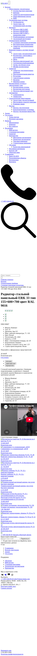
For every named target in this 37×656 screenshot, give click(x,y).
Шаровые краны (19, 82)
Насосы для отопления (21, 108)
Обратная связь (14, 152)
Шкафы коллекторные (21, 67)
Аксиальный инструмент (22, 39)
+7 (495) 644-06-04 (7, 201)
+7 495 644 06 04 (6, 535)
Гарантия (12, 134)
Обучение (8, 561)
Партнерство (9, 568)
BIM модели (13, 130)
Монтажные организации (22, 137)
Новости (8, 121)
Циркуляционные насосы (22, 16)
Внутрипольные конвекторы (23, 44)
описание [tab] (9, 361)
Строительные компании (22, 143)
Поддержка (9, 128)
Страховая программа (16, 132)
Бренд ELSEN (14, 156)
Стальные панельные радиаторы (24, 42)
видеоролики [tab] (10, 365)
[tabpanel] (18, 372)
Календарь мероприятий (21, 147)
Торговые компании (20, 141)
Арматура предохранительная (23, 14)
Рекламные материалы (17, 149)
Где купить (9, 115)
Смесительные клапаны (21, 78)
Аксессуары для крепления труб (24, 54)
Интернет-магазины (16, 119)
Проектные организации (22, 139)
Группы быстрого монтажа (22, 11)
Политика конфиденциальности (12, 654)
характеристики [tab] (10, 363)
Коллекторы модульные (21, 89)
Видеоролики (14, 160)
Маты (15, 59)
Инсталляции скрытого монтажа (24, 102)
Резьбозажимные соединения (23, 37)
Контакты (12, 162)
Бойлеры (16, 13)
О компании (9, 154)
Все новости (13, 126)
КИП (15, 18)
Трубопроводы (18, 22)
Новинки (12, 124)
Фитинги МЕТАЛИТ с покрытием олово (21, 34)
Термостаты (17, 96)
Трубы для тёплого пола (21, 65)
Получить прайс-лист (8, 586)
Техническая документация (14, 566)
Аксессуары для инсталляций (23, 100)
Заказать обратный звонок (22, 535)
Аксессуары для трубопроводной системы (22, 25)
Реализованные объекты (17, 158)
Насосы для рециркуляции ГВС (24, 111)
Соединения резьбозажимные (23, 63)
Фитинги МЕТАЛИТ (20, 29)
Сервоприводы (18, 95)
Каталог (8, 7)
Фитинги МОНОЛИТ (20, 31)
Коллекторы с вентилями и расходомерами (22, 56)
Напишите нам (6, 650)
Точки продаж (14, 117)
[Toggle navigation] (9, 3)
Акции (7, 113)
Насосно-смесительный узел (23, 61)
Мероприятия (14, 122)
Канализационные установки (23, 109)
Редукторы (17, 76)
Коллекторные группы (21, 87)
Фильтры (16, 80)
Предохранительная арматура (23, 74)
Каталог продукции (12, 550)
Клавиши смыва (19, 104)
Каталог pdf (13, 150)
